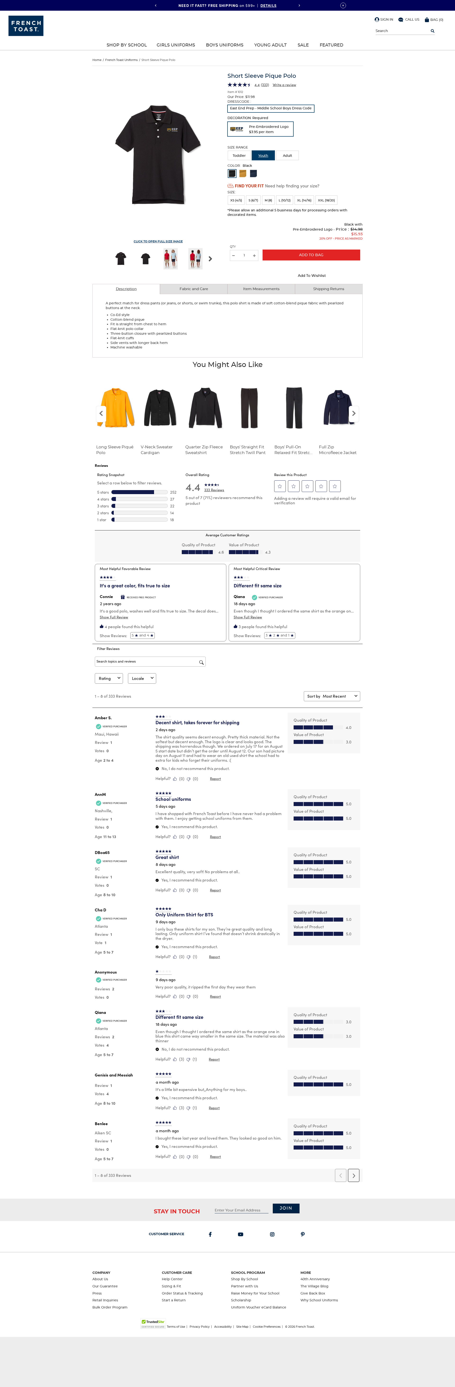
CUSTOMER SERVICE (166, 1234)
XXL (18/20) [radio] (326, 200)
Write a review (284, 84)
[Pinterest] (303, 1235)
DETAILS (268, 5)
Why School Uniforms (319, 1300)
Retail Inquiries (105, 1300)
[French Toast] (26, 25)
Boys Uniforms (224, 45)
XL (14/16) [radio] (304, 200)
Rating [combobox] (105, 678)
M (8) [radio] (268, 200)
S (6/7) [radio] (253, 200)
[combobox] (337, 696)
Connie (106, 596)
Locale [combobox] (138, 678)
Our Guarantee (105, 1286)
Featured (331, 45)
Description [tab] (126, 289)
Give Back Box (312, 1293)
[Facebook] (211, 1235)
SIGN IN (386, 19)
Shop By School (127, 45)
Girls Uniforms (176, 45)
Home (96, 60)
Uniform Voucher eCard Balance (258, 1307)
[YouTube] (241, 1235)
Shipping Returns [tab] (328, 289)
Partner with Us (244, 1286)
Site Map (242, 1326)
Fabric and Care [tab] (194, 289)
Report (215, 778)
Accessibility (223, 1326)
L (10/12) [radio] (285, 200)
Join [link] (286, 1208)
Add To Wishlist (312, 276)
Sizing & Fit (171, 1286)
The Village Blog (314, 1286)
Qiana (239, 596)
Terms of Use (176, 1326)
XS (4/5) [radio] (236, 200)
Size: (232, 192)
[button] (384, 19)
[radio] (271, 108)
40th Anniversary (315, 1279)
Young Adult (270, 45)
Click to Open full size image (158, 241)
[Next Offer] (299, 5)
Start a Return (174, 1300)
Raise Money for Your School (255, 1293)
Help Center (172, 1279)
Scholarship (241, 1300)
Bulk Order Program (109, 1307)
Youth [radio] (263, 156)
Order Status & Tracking (182, 1293)
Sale (303, 45)
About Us (100, 1279)
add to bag (311, 255)
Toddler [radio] (239, 156)
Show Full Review (114, 617)
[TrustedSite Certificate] (153, 1323)
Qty (233, 246)
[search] (432, 31)
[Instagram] (273, 1235)
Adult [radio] (287, 156)
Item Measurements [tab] (261, 289)
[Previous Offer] (156, 5)
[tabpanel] (227, 325)
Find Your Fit (249, 186)
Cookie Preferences (267, 1326)
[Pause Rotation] (343, 5)
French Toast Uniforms (121, 60)
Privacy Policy (200, 1326)
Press (97, 1293)
